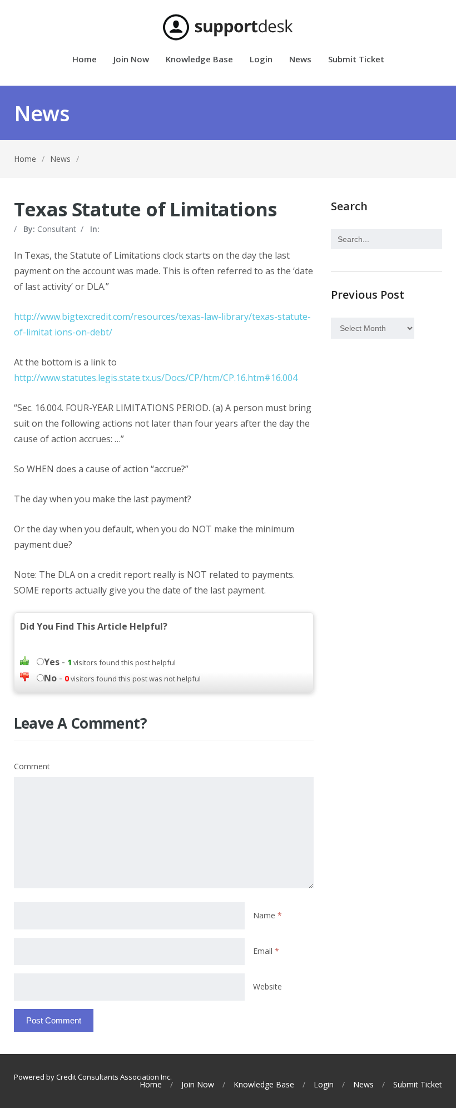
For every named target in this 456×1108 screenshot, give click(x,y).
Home (84, 60)
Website (267, 986)
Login (261, 60)
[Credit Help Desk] (228, 27)
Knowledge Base (199, 60)
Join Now (131, 60)
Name (267, 915)
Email (266, 951)
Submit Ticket (356, 60)
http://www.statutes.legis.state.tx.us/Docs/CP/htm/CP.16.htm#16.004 (156, 378)
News (300, 60)
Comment (32, 766)
